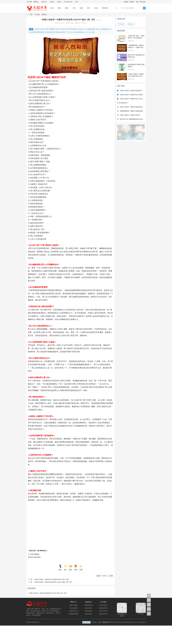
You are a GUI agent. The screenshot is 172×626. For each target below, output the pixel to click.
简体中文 (44, 1)
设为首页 (29, 1)
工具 (74, 8)
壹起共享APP (103, 611)
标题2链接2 (88, 608)
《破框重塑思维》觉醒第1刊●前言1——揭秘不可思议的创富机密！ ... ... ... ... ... (136, 47)
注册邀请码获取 (73, 614)
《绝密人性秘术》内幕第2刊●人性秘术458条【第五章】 (132, 94)
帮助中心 (130, 24)
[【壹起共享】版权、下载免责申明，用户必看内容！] (122, 38)
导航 (59, 8)
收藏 (111, 575)
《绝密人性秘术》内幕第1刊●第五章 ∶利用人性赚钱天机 (132, 90)
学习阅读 (37, 14)
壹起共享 (106, 622)
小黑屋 (99, 622)
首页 (51, 8)
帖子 (122, 8)
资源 (66, 8)
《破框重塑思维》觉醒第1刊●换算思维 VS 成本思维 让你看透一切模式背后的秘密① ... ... (132, 111)
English (51, 1)
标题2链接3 (88, 611)
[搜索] (144, 8)
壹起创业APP (103, 614)
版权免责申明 (103, 608)
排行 (88, 8)
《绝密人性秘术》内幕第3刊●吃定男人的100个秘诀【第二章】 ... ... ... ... (56, 582)
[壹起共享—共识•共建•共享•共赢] (36, 11)
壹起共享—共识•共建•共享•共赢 (27, 14)
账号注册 (142, 1)
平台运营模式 (73, 608)
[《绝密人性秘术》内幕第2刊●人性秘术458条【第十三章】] (122, 76)
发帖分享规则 (73, 605)
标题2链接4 (88, 614)
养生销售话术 (123, 103)
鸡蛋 (81, 570)
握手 (70, 570)
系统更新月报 (88, 605)
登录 (137, 1)
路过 (60, 570)
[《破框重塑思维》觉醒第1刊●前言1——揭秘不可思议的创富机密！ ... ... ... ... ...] (122, 48)
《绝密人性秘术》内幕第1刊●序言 (129, 115)
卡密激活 (126, 1)
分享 (105, 575)
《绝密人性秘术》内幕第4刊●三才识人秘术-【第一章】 (132, 99)
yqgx (72, 23)
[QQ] (86, 622)
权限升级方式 (73, 611)
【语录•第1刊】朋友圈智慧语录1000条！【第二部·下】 (132, 119)
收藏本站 (35, 1)
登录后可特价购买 (34, 557)
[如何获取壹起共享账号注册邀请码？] (122, 67)
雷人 (65, 570)
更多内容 (105, 8)
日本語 (59, 1)
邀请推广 (132, 1)
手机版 (94, 622)
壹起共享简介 (103, 605)
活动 (96, 8)
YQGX (34, 622)
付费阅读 (36, 554)
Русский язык (68, 1)
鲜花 (75, 570)
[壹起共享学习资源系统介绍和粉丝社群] (122, 57)
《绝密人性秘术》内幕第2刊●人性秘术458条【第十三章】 (51, 579)
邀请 (99, 575)
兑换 (81, 8)
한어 (76, 1)
